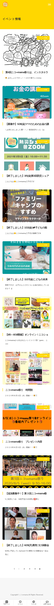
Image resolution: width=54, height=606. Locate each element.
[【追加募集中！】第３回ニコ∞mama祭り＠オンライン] (27, 471)
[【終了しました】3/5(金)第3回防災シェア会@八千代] (27, 154)
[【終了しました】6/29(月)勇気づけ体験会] (27, 523)
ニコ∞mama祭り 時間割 (19, 390)
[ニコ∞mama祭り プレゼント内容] (27, 420)
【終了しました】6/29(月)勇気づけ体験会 (27, 545)
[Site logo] (5, 4)
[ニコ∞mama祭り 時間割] (27, 368)
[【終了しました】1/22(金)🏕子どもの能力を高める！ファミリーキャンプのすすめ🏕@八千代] (27, 205)
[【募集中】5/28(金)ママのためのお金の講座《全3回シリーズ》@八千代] (27, 102)
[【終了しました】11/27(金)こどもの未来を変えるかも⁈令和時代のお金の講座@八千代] (27, 257)
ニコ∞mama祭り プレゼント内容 (23, 441)
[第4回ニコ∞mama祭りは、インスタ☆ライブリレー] (27, 50)
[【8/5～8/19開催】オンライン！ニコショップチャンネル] (27, 313)
